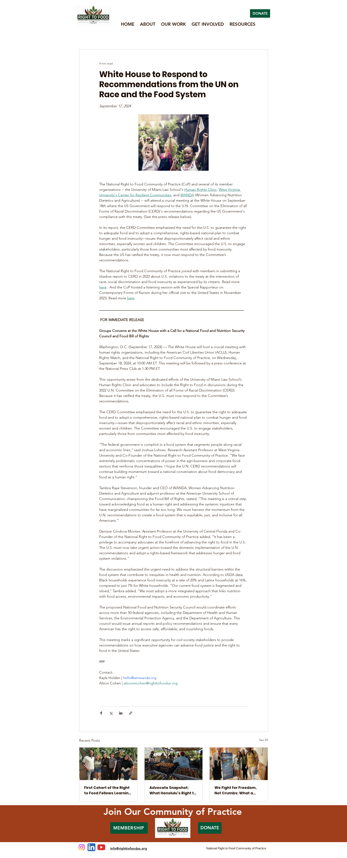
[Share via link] (131, 713)
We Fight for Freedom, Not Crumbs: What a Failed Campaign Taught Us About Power (238, 790)
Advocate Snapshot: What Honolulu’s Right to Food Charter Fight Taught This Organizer (172, 790)
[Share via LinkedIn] (121, 713)
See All (263, 740)
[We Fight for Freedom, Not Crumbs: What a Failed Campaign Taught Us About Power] (239, 764)
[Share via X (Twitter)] (111, 713)
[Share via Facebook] (101, 713)
